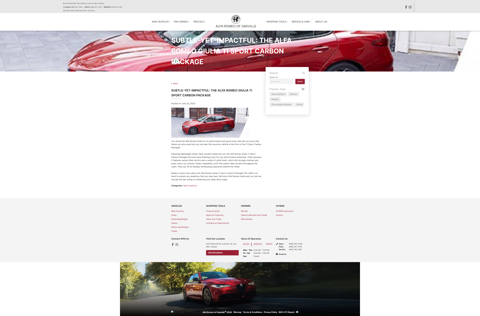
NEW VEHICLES (160, 21)
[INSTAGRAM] (410, 7)
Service (293, 94)
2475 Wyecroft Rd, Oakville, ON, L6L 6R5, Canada (84, 3)
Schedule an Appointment (217, 223)
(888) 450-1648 (73, 7)
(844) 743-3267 (113, 7)
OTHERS (280, 206)
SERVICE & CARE (301, 21)
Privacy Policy (270, 312)
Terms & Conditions (252, 312)
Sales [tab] (246, 244)
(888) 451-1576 (93, 7)
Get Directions (215, 252)
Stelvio (174, 223)
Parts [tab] (269, 244)
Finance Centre (213, 211)
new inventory (278, 94)
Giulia (173, 215)
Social (299, 104)
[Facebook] (172, 244)
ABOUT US (321, 21)
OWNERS (245, 206)
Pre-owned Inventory (282, 104)
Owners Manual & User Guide (254, 215)
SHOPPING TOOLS (276, 21)
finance (275, 99)
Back (175, 83)
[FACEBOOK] (406, 7)
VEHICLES (176, 206)
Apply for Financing (214, 215)
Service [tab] (258, 244)
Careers (279, 215)
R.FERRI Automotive (285, 211)
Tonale (174, 231)
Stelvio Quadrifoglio (180, 227)
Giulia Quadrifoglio (179, 219)
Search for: (274, 77)
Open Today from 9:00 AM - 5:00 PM (79, 11)
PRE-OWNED (181, 21)
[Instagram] (176, 244)
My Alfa (244, 211)
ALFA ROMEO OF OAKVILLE (236, 26)
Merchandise (246, 219)
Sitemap (237, 312)
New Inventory (190, 185)
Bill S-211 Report (287, 312)
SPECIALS (198, 21)
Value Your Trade (213, 219)
